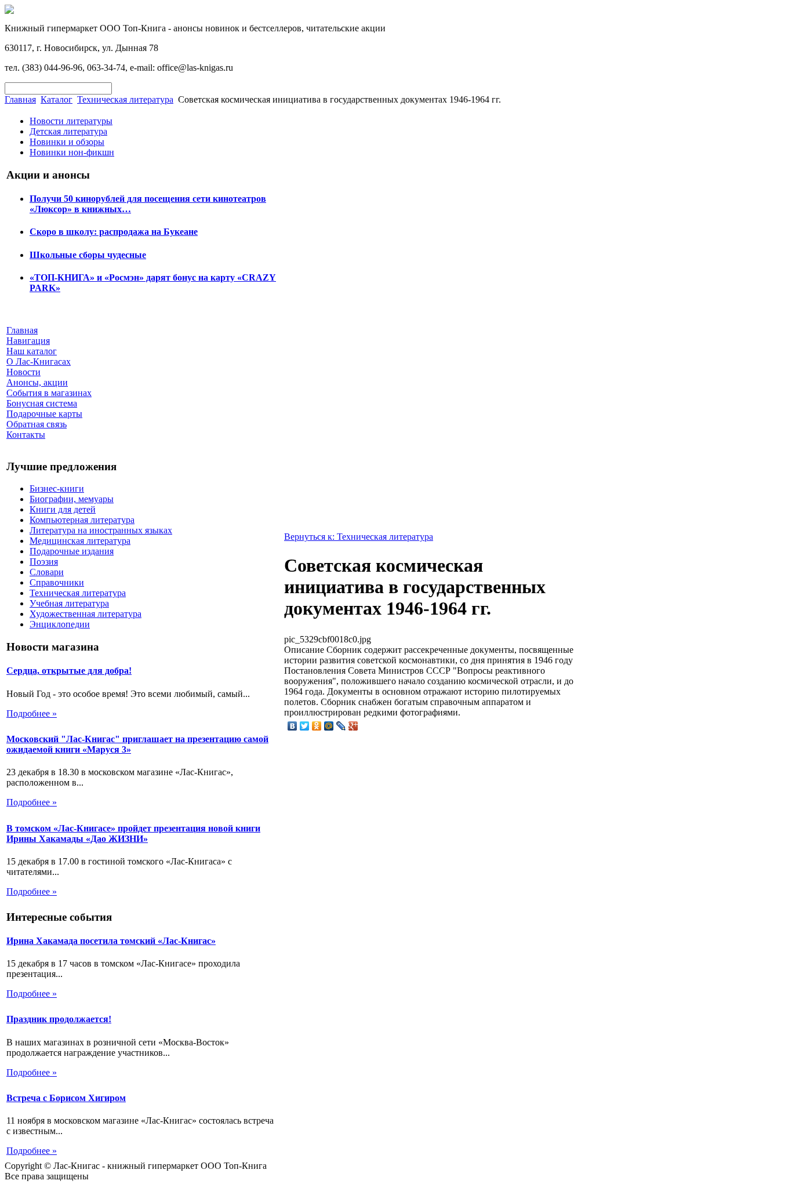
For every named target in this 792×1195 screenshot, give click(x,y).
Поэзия (44, 561)
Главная (20, 99)
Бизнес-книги (57, 488)
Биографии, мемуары (72, 499)
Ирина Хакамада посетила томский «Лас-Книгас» (111, 941)
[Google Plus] (353, 725)
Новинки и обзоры (67, 142)
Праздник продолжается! (58, 1019)
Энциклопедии (60, 624)
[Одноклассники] (317, 725)
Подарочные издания (72, 551)
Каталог (56, 99)
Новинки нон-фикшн (72, 152)
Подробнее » (31, 713)
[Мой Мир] (329, 725)
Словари (47, 572)
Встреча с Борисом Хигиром (66, 1098)
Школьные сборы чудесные (88, 255)
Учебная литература (69, 603)
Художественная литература (85, 614)
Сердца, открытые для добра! (69, 670)
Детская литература (68, 131)
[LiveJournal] (341, 725)
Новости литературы (71, 121)
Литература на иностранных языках (101, 530)
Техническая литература (125, 99)
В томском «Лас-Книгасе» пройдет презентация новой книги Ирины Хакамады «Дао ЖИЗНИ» (133, 833)
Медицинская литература (80, 541)
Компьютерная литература (82, 520)
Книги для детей (63, 509)
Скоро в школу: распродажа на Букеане (114, 232)
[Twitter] (305, 725)
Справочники (57, 582)
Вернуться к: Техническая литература (358, 537)
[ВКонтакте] (292, 725)
